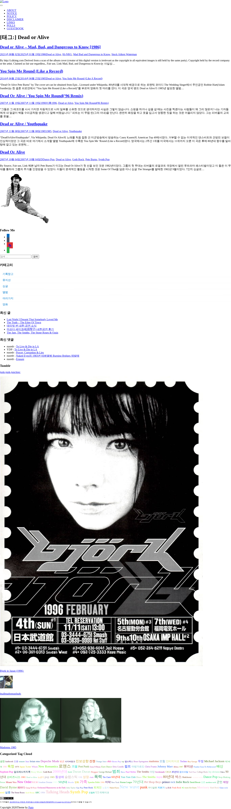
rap (123, 762)
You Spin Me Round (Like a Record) (31, 71)
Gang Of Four (31, 788)
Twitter (28, 767)
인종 (16, 761)
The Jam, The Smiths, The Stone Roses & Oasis (32, 332)
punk (143, 787)
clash (92, 777)
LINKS (11, 22)
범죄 (116, 771)
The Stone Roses (18, 792)
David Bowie (195, 782)
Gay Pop (79, 788)
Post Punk (83, 766)
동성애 (59, 777)
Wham (35, 767)
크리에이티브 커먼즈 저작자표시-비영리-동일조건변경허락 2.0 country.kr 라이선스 (40, 802)
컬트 (127, 766)
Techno (183, 761)
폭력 (98, 776)
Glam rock (224, 788)
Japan (22, 767)
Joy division (214, 772)
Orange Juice (101, 762)
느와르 (168, 788)
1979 (17, 767)
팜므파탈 (183, 772)
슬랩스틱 (71, 777)
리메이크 (104, 792)
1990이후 (46, 103)
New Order (24, 782)
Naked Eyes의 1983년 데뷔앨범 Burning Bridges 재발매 (47, 355)
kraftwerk (9, 762)
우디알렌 (152, 788)
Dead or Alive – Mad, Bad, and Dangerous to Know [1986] (50, 47)
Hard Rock (214, 788)
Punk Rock (176, 788)
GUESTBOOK (15, 28)
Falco (223, 772)
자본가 (161, 787)
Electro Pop (116, 762)
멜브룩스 (129, 762)
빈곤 (62, 761)
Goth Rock (78, 159)
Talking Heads (58, 792)
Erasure (20, 359)
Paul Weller (131, 772)
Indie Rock (182, 782)
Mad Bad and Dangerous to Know (91, 54)
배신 (219, 766)
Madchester (187, 777)
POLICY (12, 16)
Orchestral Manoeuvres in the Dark (51, 788)
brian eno (35, 761)
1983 (55, 782)
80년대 (168, 777)
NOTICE (12, 13)
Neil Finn (192, 772)
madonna (154, 761)
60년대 (115, 777)
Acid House (29, 793)
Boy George (192, 762)
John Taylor (71, 788)
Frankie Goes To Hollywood (205, 767)
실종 (7, 792)
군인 (219, 782)
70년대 (138, 782)
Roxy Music (36, 772)
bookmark (160, 772)
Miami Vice (11, 782)
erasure (22, 761)
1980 (5, 767)
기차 (80, 777)
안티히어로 (172, 761)
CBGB (168, 772)
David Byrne (8, 787)
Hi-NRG (67, 54)
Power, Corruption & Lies (30, 352)
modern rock (211, 782)
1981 (23, 777)
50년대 (62, 782)
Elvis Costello (118, 767)
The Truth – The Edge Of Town (24, 322)
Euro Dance (106, 767)
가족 (83, 782)
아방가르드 (138, 766)
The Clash (107, 777)
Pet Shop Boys (152, 782)
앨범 (5, 292)
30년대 (159, 777)
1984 (42, 792)
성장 (86, 777)
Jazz (27, 761)
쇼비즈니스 (13, 777)
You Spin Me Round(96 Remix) (91, 103)
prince (166, 782)
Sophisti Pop (6, 771)
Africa (176, 767)
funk (70, 772)
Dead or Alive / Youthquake (24, 124)
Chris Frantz (151, 766)
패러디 (21, 787)
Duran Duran (81, 771)
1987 (181, 767)
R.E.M (35, 782)
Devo (123, 772)
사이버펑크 (70, 761)
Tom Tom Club (128, 777)
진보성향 (82, 761)
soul (2, 792)
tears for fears (190, 788)
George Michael (105, 772)
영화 (5, 304)
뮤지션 (7, 280)
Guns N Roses (95, 767)
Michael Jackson (214, 761)
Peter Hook (88, 788)
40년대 (175, 772)
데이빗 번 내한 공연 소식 (22, 325)
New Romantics (48, 766)
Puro (30, 807)
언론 (203, 782)
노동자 (105, 788)
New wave (129, 786)
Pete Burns (91, 159)
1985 (43, 78)
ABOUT (11, 10)
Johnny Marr (165, 766)
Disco (139, 777)
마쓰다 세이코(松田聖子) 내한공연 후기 (30, 329)
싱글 (5, 286)
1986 (43, 54)
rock (172, 782)
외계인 (98, 787)
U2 (97, 792)
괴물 (75, 766)
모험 (162, 761)
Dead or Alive (53, 54)
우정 (201, 761)
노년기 (41, 777)
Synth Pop (104, 159)
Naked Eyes (114, 788)
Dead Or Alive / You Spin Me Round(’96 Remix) (41, 96)
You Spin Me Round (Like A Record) (82, 78)
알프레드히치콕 (22, 772)
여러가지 (8, 298)
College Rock (202, 772)
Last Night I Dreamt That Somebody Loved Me (32, 319)
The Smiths (143, 771)
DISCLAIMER (15, 19)
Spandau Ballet (94, 782)
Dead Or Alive (12, 152)
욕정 (10, 766)
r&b (109, 761)
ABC (37, 792)
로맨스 (65, 766)
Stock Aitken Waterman (124, 54)
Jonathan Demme (45, 782)
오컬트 (92, 793)
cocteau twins (197, 777)
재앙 (225, 782)
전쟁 (92, 761)
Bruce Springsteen (141, 761)
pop (47, 777)
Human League (126, 782)
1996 (54, 103)
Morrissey (203, 787)
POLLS (11, 25)
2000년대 (60, 771)
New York (115, 782)
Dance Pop (48, 159)
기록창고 (8, 274)
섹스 (178, 777)
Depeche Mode (50, 761)
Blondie (71, 782)
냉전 (2, 761)
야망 (152, 771)
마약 (108, 782)
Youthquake (75, 131)
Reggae (94, 772)
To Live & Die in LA (27, 346)
